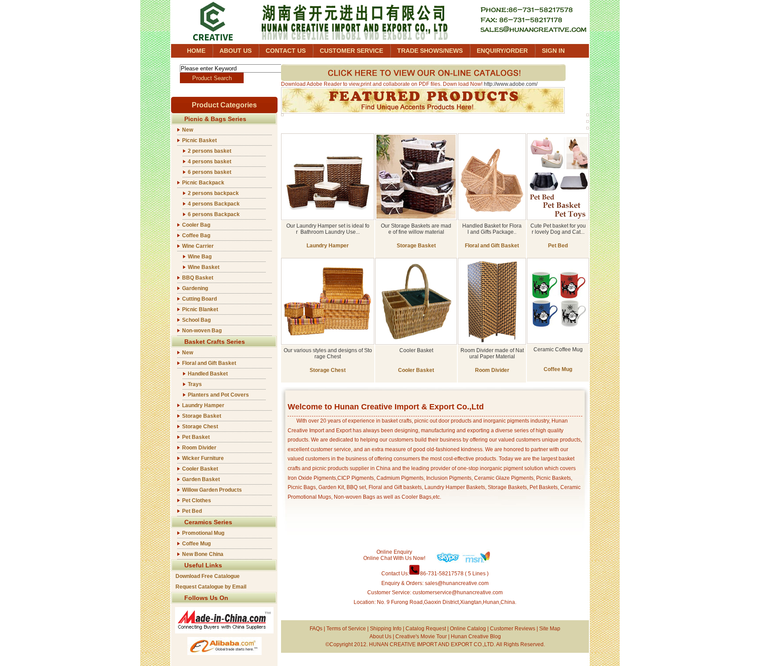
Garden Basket (201, 479)
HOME (196, 50)
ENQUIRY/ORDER (502, 50)
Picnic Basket (199, 140)
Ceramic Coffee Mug (558, 349)
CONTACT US (286, 50)
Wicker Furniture (203, 458)
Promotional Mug (203, 533)
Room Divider (199, 448)
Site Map (549, 629)
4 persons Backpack (214, 204)
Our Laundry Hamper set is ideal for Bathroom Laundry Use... (327, 229)
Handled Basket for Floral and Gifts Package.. (492, 229)
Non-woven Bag (202, 330)
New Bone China (202, 554)
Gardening (195, 288)
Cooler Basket (200, 469)
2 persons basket (209, 151)
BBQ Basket (197, 278)
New (187, 130)
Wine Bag (200, 257)
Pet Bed (192, 511)
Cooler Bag (196, 225)
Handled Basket (208, 374)
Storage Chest (200, 426)
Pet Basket (196, 437)
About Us (380, 636)
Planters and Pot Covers (218, 395)
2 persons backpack (213, 193)
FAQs (316, 629)
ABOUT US (235, 50)
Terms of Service (346, 629)
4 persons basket (209, 161)
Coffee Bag (196, 235)
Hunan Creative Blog (476, 636)
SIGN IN (553, 50)
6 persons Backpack (214, 214)
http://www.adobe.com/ (510, 84)
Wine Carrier (198, 246)
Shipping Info (386, 629)
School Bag (196, 320)
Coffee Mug (196, 544)
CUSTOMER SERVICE (351, 50)
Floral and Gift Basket (209, 363)
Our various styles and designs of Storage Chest (328, 353)
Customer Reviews (512, 629)
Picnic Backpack (203, 183)
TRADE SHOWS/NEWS (430, 50)
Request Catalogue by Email (210, 587)
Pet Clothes (196, 500)
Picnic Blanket (200, 309)
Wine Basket (203, 267)
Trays (195, 384)
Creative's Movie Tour (421, 636)
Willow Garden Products (212, 490)
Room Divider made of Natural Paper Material (492, 353)
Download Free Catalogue (207, 576)
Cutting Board (199, 299)
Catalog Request (426, 629)
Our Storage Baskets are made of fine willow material (416, 229)
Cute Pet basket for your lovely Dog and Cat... (558, 229)
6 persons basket (209, 172)
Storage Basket (201, 416)
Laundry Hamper (203, 405)
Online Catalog (468, 629)
